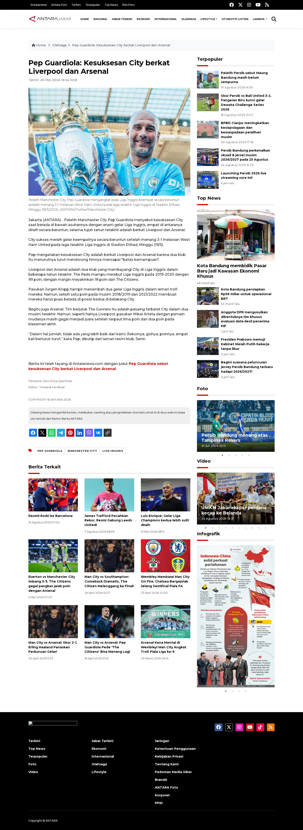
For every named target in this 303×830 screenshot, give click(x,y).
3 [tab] (236, 455)
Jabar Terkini (122, 19)
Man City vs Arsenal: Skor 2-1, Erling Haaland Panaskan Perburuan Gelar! (52, 647)
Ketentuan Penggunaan (175, 749)
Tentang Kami (167, 764)
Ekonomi (143, 19)
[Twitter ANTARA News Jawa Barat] (240, 5)
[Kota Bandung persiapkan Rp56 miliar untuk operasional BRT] (208, 296)
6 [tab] (239, 528)
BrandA (161, 780)
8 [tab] (252, 528)
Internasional (165, 19)
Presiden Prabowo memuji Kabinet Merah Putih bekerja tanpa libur (245, 344)
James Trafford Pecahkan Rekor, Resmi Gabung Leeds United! (108, 520)
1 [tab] (222, 455)
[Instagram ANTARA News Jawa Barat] (249, 5)
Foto (202, 388)
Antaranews (39, 4)
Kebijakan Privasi (169, 756)
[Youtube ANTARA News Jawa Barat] (258, 5)
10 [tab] (266, 528)
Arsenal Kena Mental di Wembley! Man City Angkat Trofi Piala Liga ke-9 (163, 647)
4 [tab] (242, 455)
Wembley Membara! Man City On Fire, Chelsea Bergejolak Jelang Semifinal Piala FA (165, 581)
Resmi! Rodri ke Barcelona (50, 516)
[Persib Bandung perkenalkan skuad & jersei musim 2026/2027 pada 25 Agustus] (208, 157)
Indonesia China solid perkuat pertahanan (234, 673)
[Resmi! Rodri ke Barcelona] (53, 494)
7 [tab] (246, 528)
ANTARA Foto (166, 787)
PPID (159, 803)
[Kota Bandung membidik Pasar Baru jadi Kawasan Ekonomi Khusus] (236, 235)
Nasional (100, 19)
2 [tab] (229, 455)
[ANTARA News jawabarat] (50, 19)
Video (204, 461)
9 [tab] (259, 528)
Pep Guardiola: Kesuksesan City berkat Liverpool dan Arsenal (121, 45)
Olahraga (188, 19)
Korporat (162, 795)
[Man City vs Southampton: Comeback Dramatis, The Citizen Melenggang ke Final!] (109, 555)
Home (85, 19)
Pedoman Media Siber (173, 772)
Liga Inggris (112, 450)
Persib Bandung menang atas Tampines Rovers (234, 438)
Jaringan (162, 741)
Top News (111, 4)
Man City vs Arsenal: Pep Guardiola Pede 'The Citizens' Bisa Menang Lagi (107, 647)
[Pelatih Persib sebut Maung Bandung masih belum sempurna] (208, 79)
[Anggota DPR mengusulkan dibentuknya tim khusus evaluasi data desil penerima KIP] (208, 318)
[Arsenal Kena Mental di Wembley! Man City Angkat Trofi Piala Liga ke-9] (165, 621)
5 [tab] (249, 455)
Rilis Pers (128, 4)
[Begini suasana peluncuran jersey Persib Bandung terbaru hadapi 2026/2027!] (208, 368)
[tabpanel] (236, 426)
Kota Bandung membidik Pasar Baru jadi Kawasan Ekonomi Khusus (232, 271)
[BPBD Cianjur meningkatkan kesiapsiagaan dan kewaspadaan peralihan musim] (208, 129)
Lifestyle (208, 19)
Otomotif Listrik (235, 19)
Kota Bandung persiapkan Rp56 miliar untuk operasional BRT (246, 294)
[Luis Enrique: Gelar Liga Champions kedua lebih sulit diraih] (165, 494)
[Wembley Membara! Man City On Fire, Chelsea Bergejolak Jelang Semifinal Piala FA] (165, 555)
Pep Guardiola (49, 450)
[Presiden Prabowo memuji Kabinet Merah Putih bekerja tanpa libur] (208, 346)
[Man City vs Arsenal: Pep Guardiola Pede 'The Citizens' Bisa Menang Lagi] (109, 621)
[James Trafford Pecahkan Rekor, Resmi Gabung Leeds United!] (109, 494)
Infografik (208, 533)
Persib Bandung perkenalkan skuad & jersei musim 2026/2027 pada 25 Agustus (245, 155)
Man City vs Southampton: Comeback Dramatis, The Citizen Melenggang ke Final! (109, 581)
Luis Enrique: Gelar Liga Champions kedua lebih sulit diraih (165, 520)
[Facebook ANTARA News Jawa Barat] (231, 5)
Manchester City (82, 450)
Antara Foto (59, 4)
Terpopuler (92, 4)
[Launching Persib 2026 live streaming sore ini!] (208, 179)
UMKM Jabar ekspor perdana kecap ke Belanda (233, 510)
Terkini (76, 4)
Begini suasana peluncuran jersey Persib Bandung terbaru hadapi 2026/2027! (247, 367)
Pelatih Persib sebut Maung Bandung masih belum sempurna (244, 77)
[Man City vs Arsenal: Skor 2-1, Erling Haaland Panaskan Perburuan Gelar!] (53, 621)
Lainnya (259, 19)
